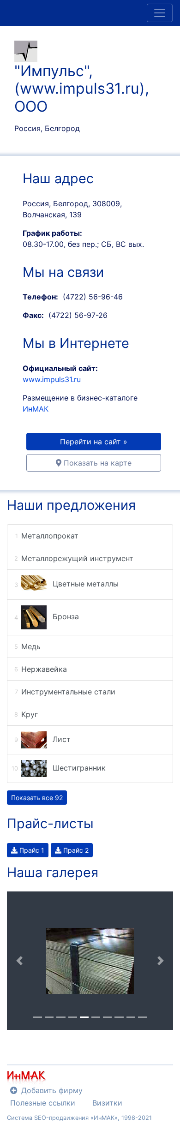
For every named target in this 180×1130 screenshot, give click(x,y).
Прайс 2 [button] (75, 850)
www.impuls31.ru (52, 379)
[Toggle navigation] (160, 13)
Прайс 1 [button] (31, 850)
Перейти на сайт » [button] (93, 441)
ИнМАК (35, 408)
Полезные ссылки (42, 1102)
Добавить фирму (52, 1090)
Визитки (107, 1102)
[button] (19, 960)
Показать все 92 (37, 797)
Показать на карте (96, 462)
